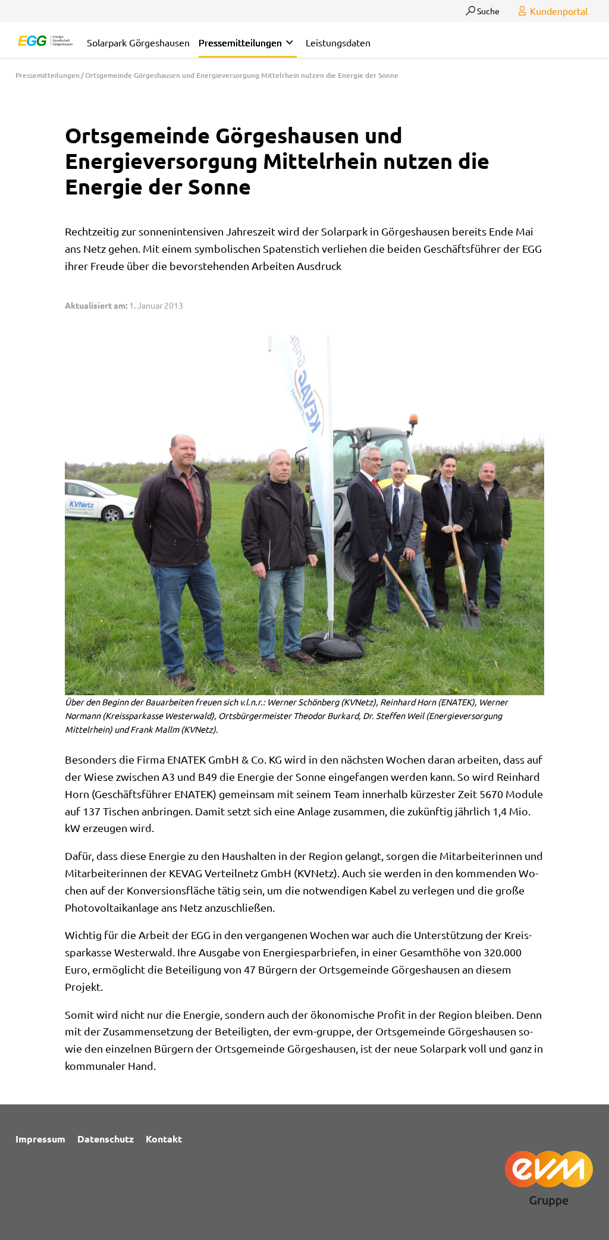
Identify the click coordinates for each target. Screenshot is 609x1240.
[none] (289, 42)
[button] (248, 43)
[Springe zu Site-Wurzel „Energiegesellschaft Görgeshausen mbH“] (45, 39)
